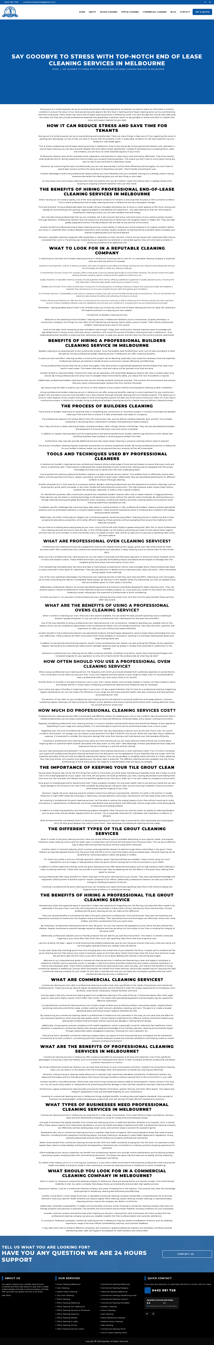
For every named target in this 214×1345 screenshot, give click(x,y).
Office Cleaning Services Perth (70, 1329)
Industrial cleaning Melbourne (114, 1292)
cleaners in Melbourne (61, 969)
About (92, 12)
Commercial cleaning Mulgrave (114, 1288)
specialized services (155, 743)
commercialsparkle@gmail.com (38, 2)
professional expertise (82, 117)
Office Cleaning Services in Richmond (73, 1310)
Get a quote (202, 12)
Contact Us (186, 1254)
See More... (7, 1295)
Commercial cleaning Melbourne (115, 1284)
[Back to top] (208, 1339)
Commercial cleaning (155, 12)
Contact (185, 12)
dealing (120, 956)
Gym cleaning (107, 1314)
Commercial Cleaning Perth (113, 1329)
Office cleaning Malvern (67, 1318)
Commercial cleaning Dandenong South (119, 1295)
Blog (173, 12)
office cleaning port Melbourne (71, 1307)
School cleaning (108, 1310)
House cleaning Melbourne (68, 1284)
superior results (108, 517)
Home (82, 12)
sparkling (158, 533)
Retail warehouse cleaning (113, 1318)
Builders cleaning (109, 1307)
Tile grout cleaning (65, 1295)
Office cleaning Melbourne (68, 1303)
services (90, 754)
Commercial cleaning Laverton (114, 1299)
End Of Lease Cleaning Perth (114, 1333)
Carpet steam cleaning (67, 1292)
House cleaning (109, 12)
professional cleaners (128, 1228)
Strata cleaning (63, 1299)
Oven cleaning (63, 1288)
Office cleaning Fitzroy (67, 1325)
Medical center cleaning (112, 1321)
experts (89, 310)
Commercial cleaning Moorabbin (115, 1303)
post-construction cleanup (127, 329)
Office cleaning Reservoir (68, 1314)
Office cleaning (130, 12)
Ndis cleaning (107, 1325)
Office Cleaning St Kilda (67, 1321)
